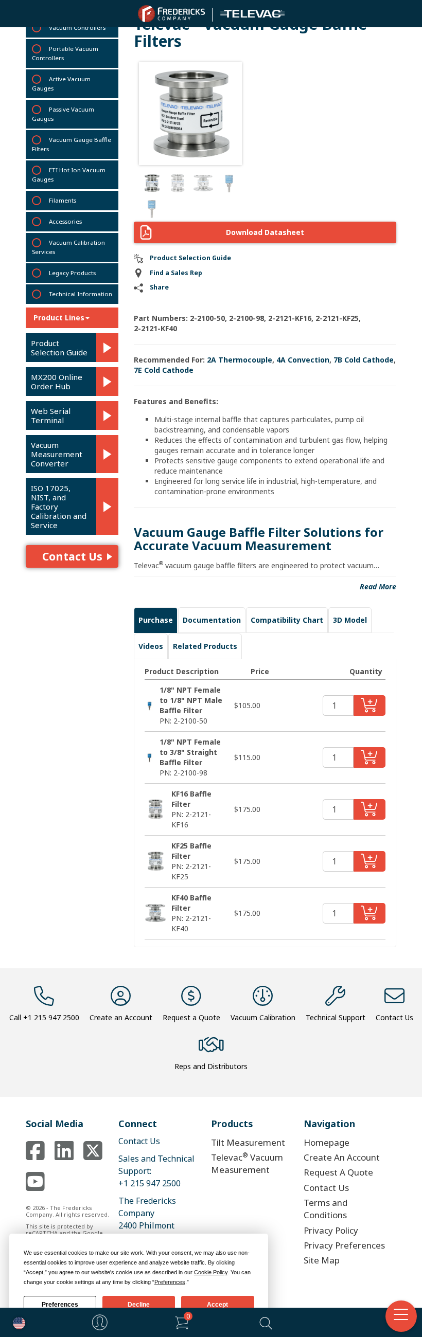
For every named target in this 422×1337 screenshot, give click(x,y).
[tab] (156, 620)
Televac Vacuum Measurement (247, 1163)
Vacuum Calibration (263, 1017)
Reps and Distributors (211, 1066)
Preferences (60, 1304)
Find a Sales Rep (176, 272)
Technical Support (335, 1017)
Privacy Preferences (344, 1245)
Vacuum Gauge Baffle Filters (71, 144)
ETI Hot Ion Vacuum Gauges (69, 174)
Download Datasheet (265, 232)
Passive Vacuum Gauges (63, 113)
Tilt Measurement (248, 1142)
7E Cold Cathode (164, 370)
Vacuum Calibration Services (68, 247)
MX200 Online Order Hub (56, 381)
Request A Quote (338, 1172)
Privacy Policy (331, 1230)
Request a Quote (191, 1017)
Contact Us (72, 556)
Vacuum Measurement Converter (56, 454)
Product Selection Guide (59, 347)
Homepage (326, 1142)
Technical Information (80, 294)
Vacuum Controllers (77, 27)
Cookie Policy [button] (210, 1272)
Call (44, 1017)
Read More (378, 586)
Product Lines (58, 317)
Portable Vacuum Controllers (65, 53)
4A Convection (302, 360)
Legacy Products (72, 273)
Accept (217, 1304)
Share (159, 287)
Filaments (62, 200)
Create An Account (342, 1157)
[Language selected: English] (16, 1322)
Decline (139, 1304)
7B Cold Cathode (363, 360)
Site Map (322, 1260)
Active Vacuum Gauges (61, 83)
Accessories (65, 221)
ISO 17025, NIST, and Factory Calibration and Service (58, 506)
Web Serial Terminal (51, 415)
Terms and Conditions (325, 1209)
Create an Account (121, 1017)
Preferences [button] (169, 1282)
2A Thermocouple (239, 360)
